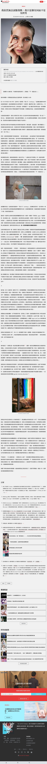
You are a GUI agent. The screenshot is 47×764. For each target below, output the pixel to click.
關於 (15, 749)
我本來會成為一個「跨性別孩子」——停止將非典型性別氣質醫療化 (25, 536)
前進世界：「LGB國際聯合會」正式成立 (16, 595)
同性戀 (8, 583)
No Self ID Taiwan (24, 755)
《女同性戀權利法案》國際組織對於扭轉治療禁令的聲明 (20, 613)
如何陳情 (28, 745)
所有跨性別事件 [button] (23, 663)
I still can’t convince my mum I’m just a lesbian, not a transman (18, 71)
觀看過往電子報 (23, 698)
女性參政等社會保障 (15, 738)
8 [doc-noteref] (28, 445)
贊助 (41, 1)
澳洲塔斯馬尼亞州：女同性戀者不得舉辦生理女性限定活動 (21, 641)
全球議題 (22, 573)
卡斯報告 (15, 565)
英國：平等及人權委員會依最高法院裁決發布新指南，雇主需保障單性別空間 (25, 659)
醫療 (5, 738)
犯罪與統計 (12, 740)
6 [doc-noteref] (28, 373)
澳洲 (3, 583)
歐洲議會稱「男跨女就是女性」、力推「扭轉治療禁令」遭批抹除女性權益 (24, 653)
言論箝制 (6, 740)
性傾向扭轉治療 (36, 519)
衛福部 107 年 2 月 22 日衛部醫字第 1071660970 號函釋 (19, 511)
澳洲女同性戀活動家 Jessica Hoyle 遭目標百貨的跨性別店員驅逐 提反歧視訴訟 (26, 647)
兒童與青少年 (16, 742)
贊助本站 (25, 749)
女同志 (10, 742)
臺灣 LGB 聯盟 (29, 16)
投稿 (19, 749)
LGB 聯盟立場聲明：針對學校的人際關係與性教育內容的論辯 (21, 619)
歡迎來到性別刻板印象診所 (15, 553)
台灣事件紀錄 (29, 741)
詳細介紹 (20, 523)
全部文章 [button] (23, 623)
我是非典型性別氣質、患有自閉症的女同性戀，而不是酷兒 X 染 (32, 529)
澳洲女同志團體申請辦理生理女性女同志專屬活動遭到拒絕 (21, 635)
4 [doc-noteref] (9, 255)
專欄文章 (23, 6)
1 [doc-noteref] (35, 101)
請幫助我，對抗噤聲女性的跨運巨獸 (15, 601)
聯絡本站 (31, 749)
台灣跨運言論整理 (30, 743)
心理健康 (37, 561)
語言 (36, 507)
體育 (8, 738)
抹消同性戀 (29, 561)
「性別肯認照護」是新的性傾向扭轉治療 (18, 541)
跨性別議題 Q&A (30, 738)
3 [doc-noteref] (14, 236)
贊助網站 (8, 717)
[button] (3, 679)
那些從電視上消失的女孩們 (15, 547)
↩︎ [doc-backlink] (6, 492)
